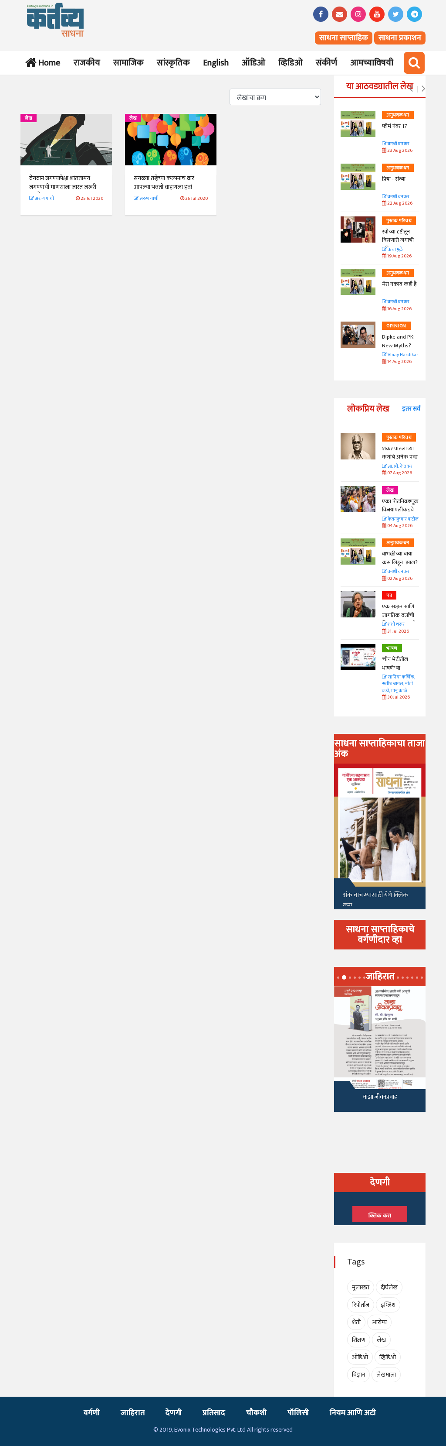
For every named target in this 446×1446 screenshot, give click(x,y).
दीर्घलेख (389, 1287)
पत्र (389, 596)
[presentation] (411, 89)
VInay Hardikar (402, 355)
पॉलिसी (298, 1412)
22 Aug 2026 (399, 203)
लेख (28, 118)
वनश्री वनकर (398, 144)
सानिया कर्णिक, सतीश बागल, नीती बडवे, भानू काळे (398, 684)
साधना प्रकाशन (399, 38)
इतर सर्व (411, 409)
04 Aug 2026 (399, 526)
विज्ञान (358, 1375)
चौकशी (256, 1412)
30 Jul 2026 (398, 697)
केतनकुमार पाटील (403, 519)
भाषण (392, 648)
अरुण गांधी (44, 198)
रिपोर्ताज (360, 1305)
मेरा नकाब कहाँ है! (400, 284)
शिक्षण (358, 1340)
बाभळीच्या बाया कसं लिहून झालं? (400, 558)
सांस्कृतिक (173, 62)
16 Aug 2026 (399, 309)
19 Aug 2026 (399, 256)
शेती (356, 1322)
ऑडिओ (253, 62)
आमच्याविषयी (371, 62)
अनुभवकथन (397, 115)
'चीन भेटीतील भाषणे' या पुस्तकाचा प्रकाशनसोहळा (397, 672)
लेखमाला (386, 1375)
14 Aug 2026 (399, 362)
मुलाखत (360, 1287)
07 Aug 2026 (399, 473)
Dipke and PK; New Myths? (398, 341)
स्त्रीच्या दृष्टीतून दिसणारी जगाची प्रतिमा (398, 240)
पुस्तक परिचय (399, 221)
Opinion (396, 326)
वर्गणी (92, 1412)
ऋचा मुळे (394, 250)
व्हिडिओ (290, 62)
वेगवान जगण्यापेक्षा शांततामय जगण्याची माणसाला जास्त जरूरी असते (62, 186)
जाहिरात (133, 1412)
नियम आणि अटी (353, 1412)
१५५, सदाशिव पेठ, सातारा (380, 1099)
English (216, 62)
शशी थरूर (396, 624)
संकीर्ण (326, 62)
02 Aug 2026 (399, 579)
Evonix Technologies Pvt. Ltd (210, 1430)
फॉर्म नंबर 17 (395, 126)
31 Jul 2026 (397, 631)
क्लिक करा (379, 1215)
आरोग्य (379, 1322)
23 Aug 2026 (399, 150)
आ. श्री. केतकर (399, 466)
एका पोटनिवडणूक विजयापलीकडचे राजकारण (400, 510)
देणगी (174, 1412)
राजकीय (87, 62)
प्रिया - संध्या (393, 179)
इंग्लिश (388, 1305)
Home (48, 62)
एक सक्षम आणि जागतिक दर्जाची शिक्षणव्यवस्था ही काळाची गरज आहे (400, 619)
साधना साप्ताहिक (343, 38)
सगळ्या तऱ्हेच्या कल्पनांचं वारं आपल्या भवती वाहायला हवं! (164, 182)
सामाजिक (128, 62)
